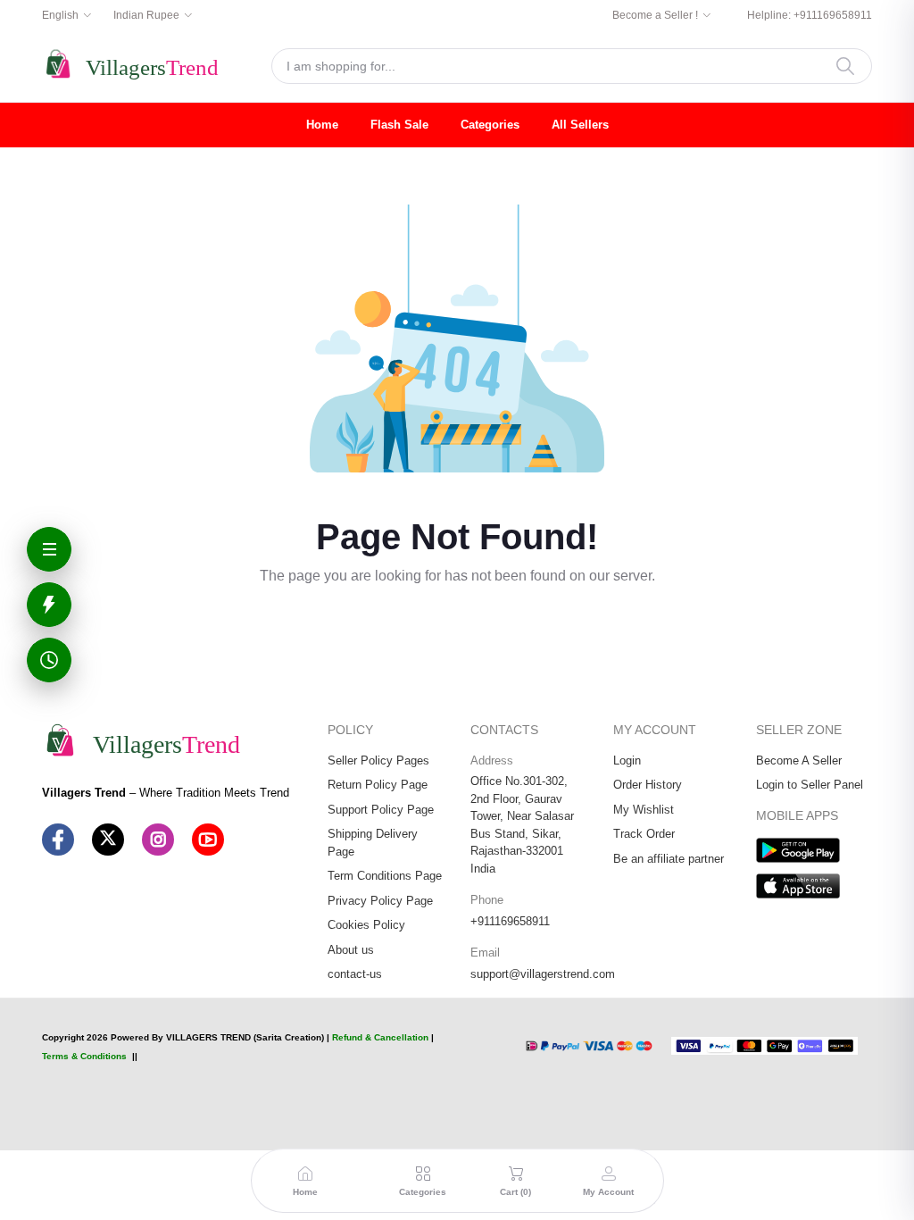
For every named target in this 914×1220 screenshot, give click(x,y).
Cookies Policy (366, 925)
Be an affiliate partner (668, 858)
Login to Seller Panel (809, 784)
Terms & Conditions (84, 1056)
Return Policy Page (378, 784)
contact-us (355, 974)
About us (351, 950)
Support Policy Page (381, 809)
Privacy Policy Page (380, 900)
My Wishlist (643, 809)
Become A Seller (799, 760)
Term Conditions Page (385, 875)
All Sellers (580, 124)
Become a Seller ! (655, 15)
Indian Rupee (146, 15)
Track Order (644, 833)
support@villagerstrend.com (542, 974)
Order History (647, 784)
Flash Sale (399, 124)
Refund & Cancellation (380, 1037)
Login (627, 760)
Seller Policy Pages (378, 760)
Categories (490, 124)
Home (322, 124)
